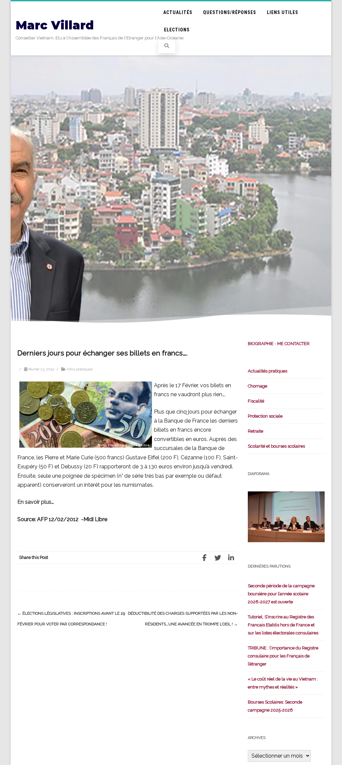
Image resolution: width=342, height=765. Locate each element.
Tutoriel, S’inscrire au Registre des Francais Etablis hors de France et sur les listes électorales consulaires (283, 624)
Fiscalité (256, 401)
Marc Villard (55, 25)
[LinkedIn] (231, 557)
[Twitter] (217, 557)
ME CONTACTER (293, 343)
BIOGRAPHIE (261, 343)
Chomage (257, 386)
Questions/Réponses (229, 12)
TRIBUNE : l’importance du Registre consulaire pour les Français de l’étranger (283, 655)
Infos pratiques (79, 369)
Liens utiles (282, 12)
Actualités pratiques (267, 370)
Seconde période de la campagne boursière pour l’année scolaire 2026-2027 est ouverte (281, 593)
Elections (177, 29)
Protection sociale (265, 416)
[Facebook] (204, 557)
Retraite (255, 431)
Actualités (177, 12)
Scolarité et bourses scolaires (276, 446)
